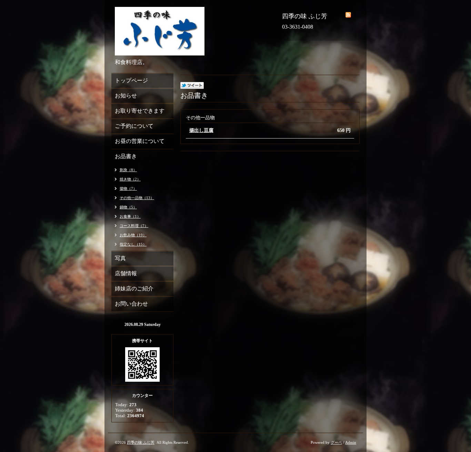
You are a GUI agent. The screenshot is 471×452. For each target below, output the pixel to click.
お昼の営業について (139, 141)
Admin (350, 442)
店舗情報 (126, 273)
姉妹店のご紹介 (134, 288)
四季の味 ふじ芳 (140, 442)
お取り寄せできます (139, 111)
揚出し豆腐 (201, 130)
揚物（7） (128, 188)
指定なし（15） (133, 244)
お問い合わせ (131, 304)
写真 (120, 258)
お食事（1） (130, 216)
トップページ (131, 80)
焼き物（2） (130, 179)
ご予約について (134, 126)
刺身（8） (128, 170)
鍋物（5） (128, 207)
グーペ (336, 442)
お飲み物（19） (133, 235)
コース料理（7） (134, 226)
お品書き (126, 156)
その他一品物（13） (137, 198)
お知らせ (126, 96)
